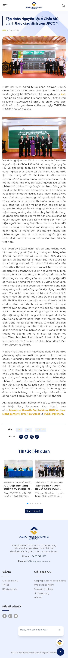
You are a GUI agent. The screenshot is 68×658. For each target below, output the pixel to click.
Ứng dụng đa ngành (44, 585)
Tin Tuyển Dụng (41, 593)
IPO (28, 430)
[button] (27, 503)
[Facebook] (4, 616)
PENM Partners (53, 413)
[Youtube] (16, 616)
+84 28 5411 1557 (38, 556)
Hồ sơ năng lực (9, 589)
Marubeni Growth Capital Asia (28, 410)
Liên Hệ (38, 597)
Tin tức (5, 585)
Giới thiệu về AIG (10, 581)
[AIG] (34, 5)
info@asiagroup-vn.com (37, 561)
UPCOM (40, 430)
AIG (63, 94)
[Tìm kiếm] (63, 5)
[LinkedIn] (10, 616)
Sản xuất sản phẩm (43, 589)
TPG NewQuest (30, 413)
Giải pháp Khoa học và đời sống (50, 581)
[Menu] (4, 5)
